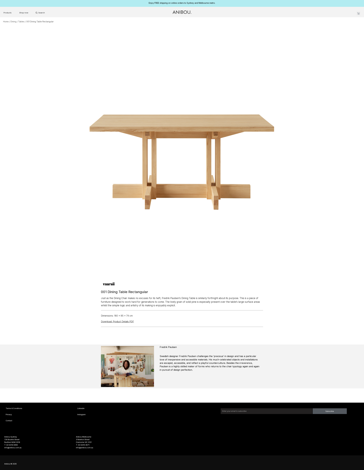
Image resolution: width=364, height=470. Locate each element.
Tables (21, 21)
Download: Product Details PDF (117, 321)
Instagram (81, 414)
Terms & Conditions (14, 408)
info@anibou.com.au (12, 448)
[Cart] (358, 13)
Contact (9, 421)
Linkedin (80, 408)
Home (6, 21)
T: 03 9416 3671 (82, 445)
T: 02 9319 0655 (11, 445)
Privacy (9, 414)
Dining (13, 21)
